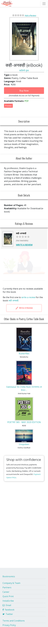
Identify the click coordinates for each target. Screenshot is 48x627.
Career (6, 591)
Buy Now (24, 90)
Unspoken (24, 444)
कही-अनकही (13, 300)
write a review (28, 297)
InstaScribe (8, 600)
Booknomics (9, 576)
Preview (8, 105)
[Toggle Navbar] (44, 3)
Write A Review (26, 308)
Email (8, 605)
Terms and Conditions (14, 620)
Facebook (9, 609)
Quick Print (8, 596)
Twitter (9, 614)
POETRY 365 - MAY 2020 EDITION (24, 422)
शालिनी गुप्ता (24, 70)
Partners (7, 587)
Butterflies (24, 353)
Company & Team (11, 583)
